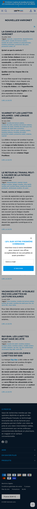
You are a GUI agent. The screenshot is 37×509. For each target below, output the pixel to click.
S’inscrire (18, 268)
